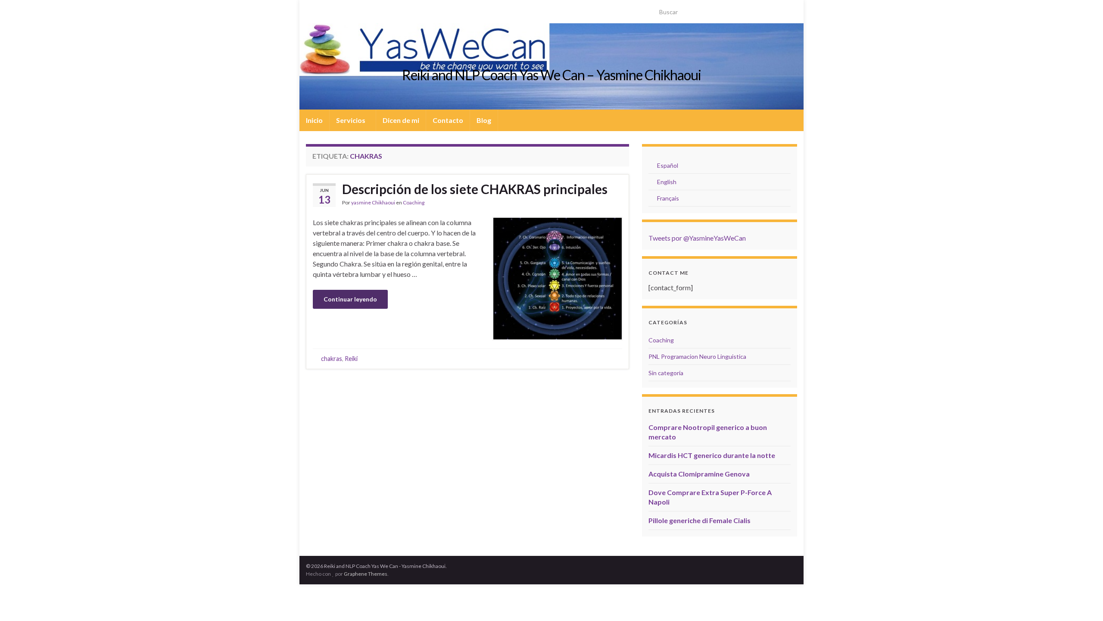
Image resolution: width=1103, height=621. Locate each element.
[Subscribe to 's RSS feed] (310, 9)
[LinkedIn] (337, 9)
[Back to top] (1083, 601)
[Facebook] (351, 9)
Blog (484, 120)
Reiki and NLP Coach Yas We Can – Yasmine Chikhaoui (551, 74)
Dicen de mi (401, 120)
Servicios (351, 120)
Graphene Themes (365, 574)
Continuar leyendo (350, 299)
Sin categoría (665, 372)
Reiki (351, 358)
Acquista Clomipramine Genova (699, 474)
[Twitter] (324, 9)
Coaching (413, 202)
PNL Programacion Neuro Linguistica (697, 356)
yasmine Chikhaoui (373, 202)
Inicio (314, 120)
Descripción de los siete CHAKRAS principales (475, 189)
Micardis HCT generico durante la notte (711, 455)
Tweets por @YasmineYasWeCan (697, 238)
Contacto (448, 120)
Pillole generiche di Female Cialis (699, 520)
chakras (331, 358)
